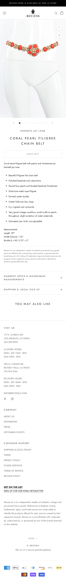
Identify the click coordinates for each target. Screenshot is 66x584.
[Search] (56, 13)
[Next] (52, 123)
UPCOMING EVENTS (14, 432)
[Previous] (13, 123)
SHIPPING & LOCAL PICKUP (17, 449)
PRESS (7, 427)
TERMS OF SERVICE (13, 470)
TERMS (7, 455)
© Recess (33, 545)
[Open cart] (61, 12)
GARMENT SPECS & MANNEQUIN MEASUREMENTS (25, 278)
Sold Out (33, 154)
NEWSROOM (10, 421)
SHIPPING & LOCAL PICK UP (22, 289)
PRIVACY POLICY (12, 460)
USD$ (31, 538)
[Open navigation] (4, 13)
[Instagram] (12, 398)
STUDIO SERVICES (13, 465)
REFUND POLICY (12, 476)
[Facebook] (5, 398)
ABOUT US (9, 416)
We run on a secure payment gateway (33, 549)
